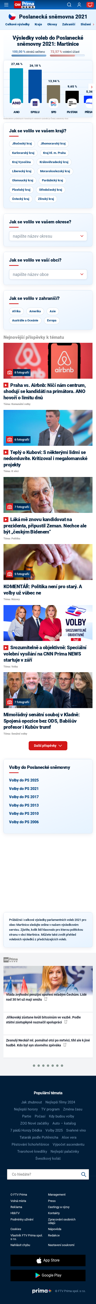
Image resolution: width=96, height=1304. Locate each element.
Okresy (52, 24)
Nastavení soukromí (61, 1245)
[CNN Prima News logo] (24, 4)
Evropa (51, 320)
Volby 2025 (54, 1130)
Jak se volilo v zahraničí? (34, 298)
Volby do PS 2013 (24, 805)
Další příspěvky (45, 745)
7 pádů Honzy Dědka (26, 1130)
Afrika (16, 311)
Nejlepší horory (26, 1109)
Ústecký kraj (20, 199)
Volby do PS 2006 (24, 822)
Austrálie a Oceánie (25, 320)
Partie (26, 1116)
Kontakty (54, 1213)
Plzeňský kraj (21, 189)
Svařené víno (76, 1130)
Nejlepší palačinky (65, 1151)
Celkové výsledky (17, 24)
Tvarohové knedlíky (32, 1151)
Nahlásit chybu (20, 1245)
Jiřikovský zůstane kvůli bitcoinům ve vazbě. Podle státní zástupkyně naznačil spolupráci (43, 1019)
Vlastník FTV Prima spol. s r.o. (26, 1237)
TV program (50, 1109)
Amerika (35, 311)
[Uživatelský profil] (79, 5)
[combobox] (46, 236)
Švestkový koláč (48, 1158)
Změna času (72, 1109)
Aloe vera (69, 1137)
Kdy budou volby (61, 1116)
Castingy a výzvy (58, 1207)
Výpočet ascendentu (68, 1144)
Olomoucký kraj (22, 180)
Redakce (54, 1235)
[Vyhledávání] (69, 5)
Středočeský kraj (50, 189)
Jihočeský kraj (22, 143)
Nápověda (54, 1229)
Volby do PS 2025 (24, 780)
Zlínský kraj (46, 199)
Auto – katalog (64, 1123)
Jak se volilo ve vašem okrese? (40, 222)
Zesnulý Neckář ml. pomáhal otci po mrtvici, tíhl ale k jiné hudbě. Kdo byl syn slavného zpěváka (48, 1042)
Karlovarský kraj (23, 153)
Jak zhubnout (31, 1102)
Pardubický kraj (52, 180)
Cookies (15, 1229)
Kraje (38, 24)
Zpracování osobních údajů (61, 1221)
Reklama (16, 1207)
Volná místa (18, 1201)
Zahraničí (68, 24)
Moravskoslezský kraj (55, 171)
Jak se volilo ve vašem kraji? (37, 130)
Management (56, 1194)
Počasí (40, 1116)
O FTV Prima (18, 1194)
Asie (53, 311)
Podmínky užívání (21, 1219)
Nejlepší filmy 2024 (60, 1102)
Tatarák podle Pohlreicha (39, 1137)
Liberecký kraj (21, 171)
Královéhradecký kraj (54, 162)
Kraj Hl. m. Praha (54, 153)
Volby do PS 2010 (24, 813)
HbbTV (15, 1213)
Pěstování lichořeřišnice (30, 1144)
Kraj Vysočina (21, 162)
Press (52, 1201)
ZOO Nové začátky (34, 1123)
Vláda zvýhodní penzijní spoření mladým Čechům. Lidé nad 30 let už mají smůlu (46, 997)
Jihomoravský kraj (53, 143)
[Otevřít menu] (6, 5)
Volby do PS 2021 (24, 788)
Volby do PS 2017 (24, 797)
